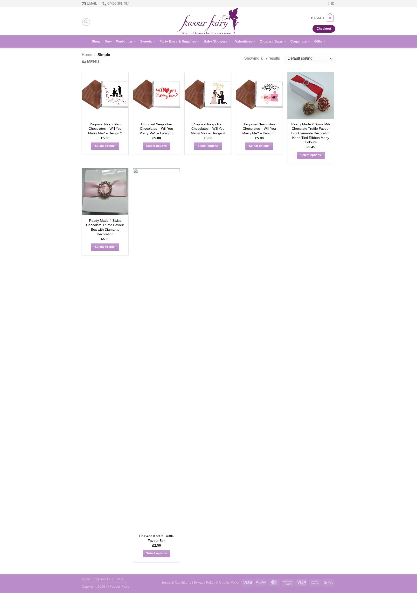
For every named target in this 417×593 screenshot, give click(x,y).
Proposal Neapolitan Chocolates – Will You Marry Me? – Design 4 (208, 128)
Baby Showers (215, 41)
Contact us (104, 579)
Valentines (243, 41)
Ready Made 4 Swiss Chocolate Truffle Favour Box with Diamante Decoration (105, 227)
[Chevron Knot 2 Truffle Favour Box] (156, 349)
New (108, 41)
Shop (96, 41)
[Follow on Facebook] (328, 3)
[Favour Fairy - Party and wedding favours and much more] (208, 21)
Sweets (146, 41)
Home (87, 55)
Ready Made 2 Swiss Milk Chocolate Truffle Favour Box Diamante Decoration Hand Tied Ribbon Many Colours (310, 133)
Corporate (298, 41)
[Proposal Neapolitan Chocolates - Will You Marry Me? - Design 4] (208, 95)
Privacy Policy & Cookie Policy (217, 582)
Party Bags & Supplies (178, 41)
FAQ (120, 579)
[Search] (86, 22)
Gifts (318, 41)
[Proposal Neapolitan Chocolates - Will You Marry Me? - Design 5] (259, 95)
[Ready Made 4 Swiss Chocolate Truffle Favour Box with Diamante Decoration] (105, 191)
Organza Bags (271, 41)
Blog (86, 579)
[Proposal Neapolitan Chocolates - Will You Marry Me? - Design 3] (156, 95)
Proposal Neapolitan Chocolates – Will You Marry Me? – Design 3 (156, 128)
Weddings (124, 41)
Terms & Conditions (176, 582)
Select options (105, 145)
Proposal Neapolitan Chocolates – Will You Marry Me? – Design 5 (259, 128)
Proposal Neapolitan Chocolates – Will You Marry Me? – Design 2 (105, 128)
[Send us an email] (332, 3)
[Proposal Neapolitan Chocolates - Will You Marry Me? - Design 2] (105, 95)
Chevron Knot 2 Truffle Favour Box (156, 538)
